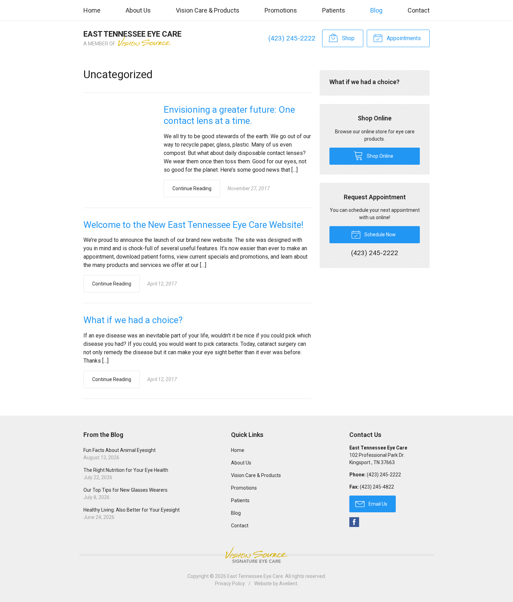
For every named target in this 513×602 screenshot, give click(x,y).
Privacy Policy (230, 583)
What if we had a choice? (133, 320)
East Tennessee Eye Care (255, 576)
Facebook (354, 522)
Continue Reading (191, 188)
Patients (333, 10)
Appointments (403, 38)
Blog (376, 10)
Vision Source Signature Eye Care (256, 555)
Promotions (281, 10)
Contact (419, 10)
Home (92, 10)
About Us (138, 10)
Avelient (288, 583)
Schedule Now (379, 234)
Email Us (377, 504)
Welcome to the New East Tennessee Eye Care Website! (193, 225)
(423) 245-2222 (291, 38)
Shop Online (379, 156)
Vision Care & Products (207, 10)
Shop (348, 38)
